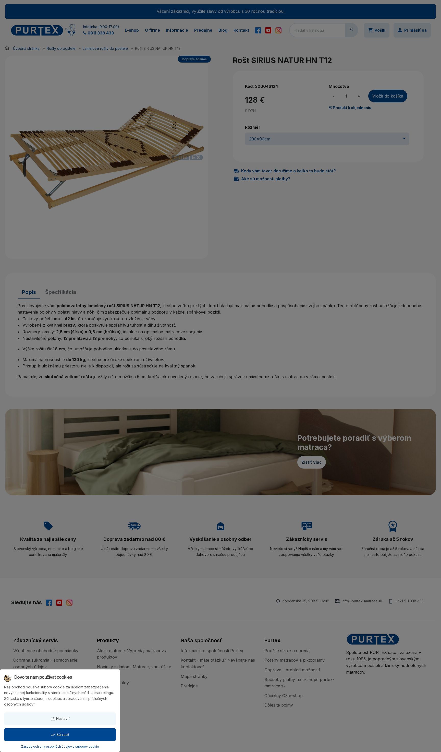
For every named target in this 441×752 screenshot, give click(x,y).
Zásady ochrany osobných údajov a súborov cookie (60, 746)
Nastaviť (60, 718)
